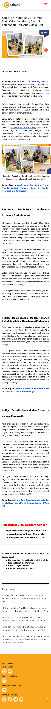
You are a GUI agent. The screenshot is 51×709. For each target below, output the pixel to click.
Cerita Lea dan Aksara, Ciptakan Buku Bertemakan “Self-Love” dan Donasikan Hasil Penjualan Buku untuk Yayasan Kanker (25, 639)
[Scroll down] (47, 698)
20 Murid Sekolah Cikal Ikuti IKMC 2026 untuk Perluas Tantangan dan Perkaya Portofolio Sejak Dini (24, 598)
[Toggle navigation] (45, 5)
